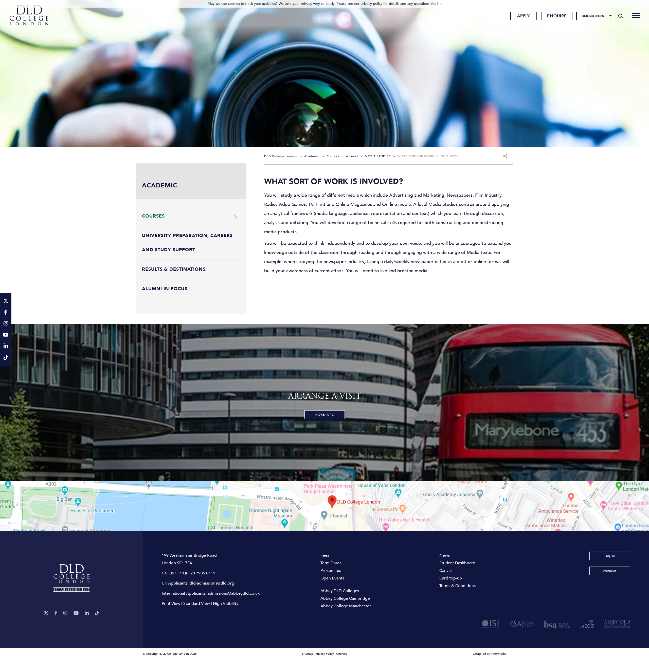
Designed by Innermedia (489, 654)
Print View (171, 603)
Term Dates (330, 563)
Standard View (196, 603)
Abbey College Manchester (345, 606)
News (444, 555)
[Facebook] (56, 613)
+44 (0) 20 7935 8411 (196, 573)
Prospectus (330, 570)
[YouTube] (76, 613)
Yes (433, 3)
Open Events (332, 578)
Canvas (445, 570)
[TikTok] (96, 613)
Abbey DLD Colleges (339, 591)
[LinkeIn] (86, 613)
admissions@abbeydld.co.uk (234, 593)
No (439, 3)
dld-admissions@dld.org (212, 583)
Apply (523, 16)
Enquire (557, 16)
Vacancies (609, 571)
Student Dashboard (457, 563)
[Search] (621, 16)
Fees (324, 555)
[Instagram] (65, 613)
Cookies (341, 654)
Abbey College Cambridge (345, 598)
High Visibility (225, 603)
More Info (324, 415)
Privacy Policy (324, 654)
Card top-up (450, 578)
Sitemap (307, 654)
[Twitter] (46, 613)
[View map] (324, 506)
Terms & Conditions (457, 586)
